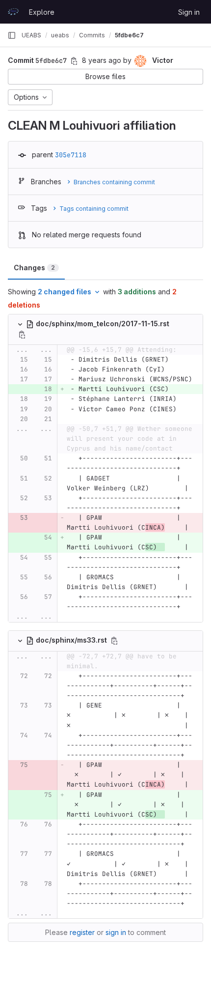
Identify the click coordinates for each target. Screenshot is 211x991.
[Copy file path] (22, 334)
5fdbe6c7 (129, 35)
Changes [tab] (34, 267)
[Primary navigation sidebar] (12, 35)
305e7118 (70, 154)
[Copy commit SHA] (74, 61)
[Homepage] (13, 12)
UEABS (31, 35)
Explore (41, 12)
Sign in (189, 12)
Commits (92, 35)
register (82, 932)
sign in (116, 932)
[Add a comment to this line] (8, 360)
